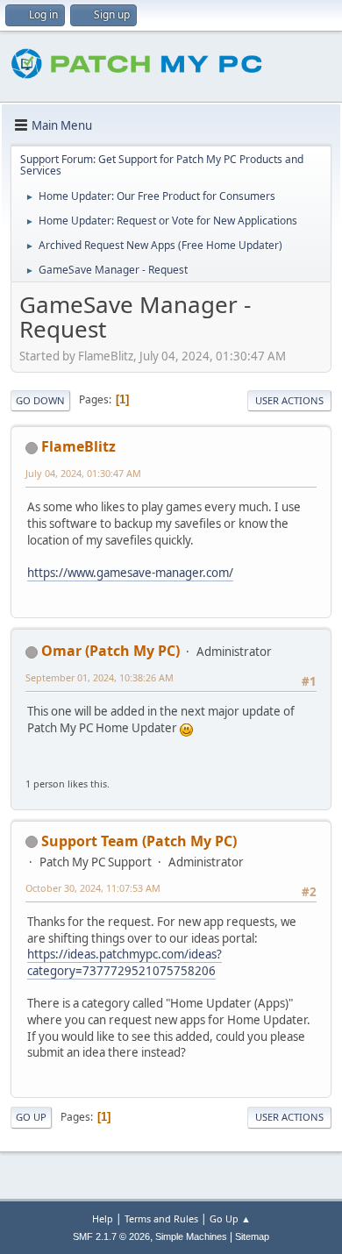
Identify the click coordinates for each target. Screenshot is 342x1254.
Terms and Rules (161, 1218)
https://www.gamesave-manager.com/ (130, 573)
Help (102, 1218)
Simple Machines (191, 1236)
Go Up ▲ (230, 1218)
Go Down (40, 400)
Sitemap (252, 1236)
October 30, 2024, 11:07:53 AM (92, 887)
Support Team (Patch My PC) (139, 841)
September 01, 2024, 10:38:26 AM (99, 677)
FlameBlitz (78, 446)
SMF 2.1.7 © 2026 (111, 1236)
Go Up (31, 1116)
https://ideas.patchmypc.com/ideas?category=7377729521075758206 (124, 962)
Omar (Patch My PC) (110, 650)
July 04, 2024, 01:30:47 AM (83, 473)
